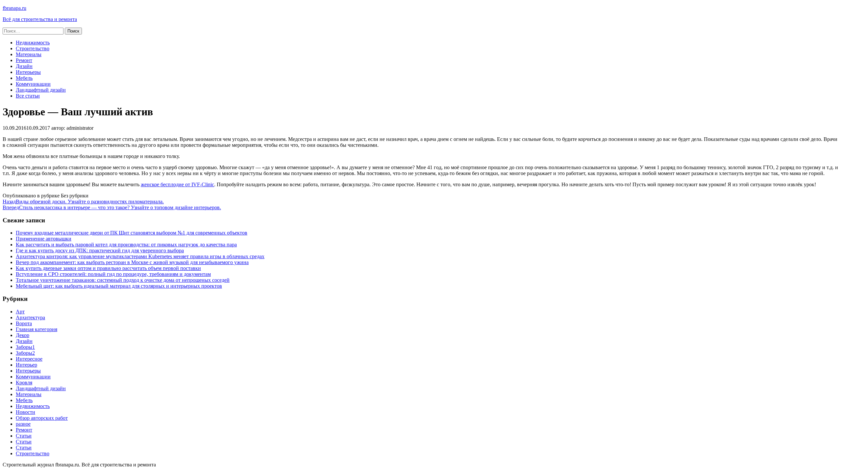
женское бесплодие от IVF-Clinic (177, 184)
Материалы (28, 54)
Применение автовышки (43, 238)
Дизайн (24, 66)
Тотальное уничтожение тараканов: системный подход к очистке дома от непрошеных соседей (123, 280)
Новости (25, 412)
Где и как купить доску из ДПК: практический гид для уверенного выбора (100, 250)
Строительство (32, 48)
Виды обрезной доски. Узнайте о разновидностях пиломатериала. (83, 201)
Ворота (24, 323)
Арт (20, 311)
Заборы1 (25, 347)
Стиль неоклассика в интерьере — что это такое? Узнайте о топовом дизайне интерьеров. (112, 207)
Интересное (29, 359)
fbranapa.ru (14, 8)
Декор (22, 335)
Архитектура (30, 317)
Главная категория (36, 329)
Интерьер (26, 365)
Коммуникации (33, 84)
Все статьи (28, 96)
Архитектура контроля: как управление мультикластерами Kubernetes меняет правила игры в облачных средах (140, 256)
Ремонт (24, 60)
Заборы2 (25, 353)
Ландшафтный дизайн (41, 90)
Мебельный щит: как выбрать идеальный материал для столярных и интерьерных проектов (119, 286)
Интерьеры (28, 72)
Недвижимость (33, 42)
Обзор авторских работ (42, 418)
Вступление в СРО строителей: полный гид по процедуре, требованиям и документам (113, 274)
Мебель (24, 78)
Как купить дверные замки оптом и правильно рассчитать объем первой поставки (108, 268)
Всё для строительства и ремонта (40, 19)
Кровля (24, 382)
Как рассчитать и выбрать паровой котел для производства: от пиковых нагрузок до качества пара (126, 244)
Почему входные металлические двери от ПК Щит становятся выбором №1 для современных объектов (131, 233)
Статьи (24, 436)
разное (23, 424)
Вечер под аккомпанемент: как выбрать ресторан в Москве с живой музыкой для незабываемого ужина (132, 262)
